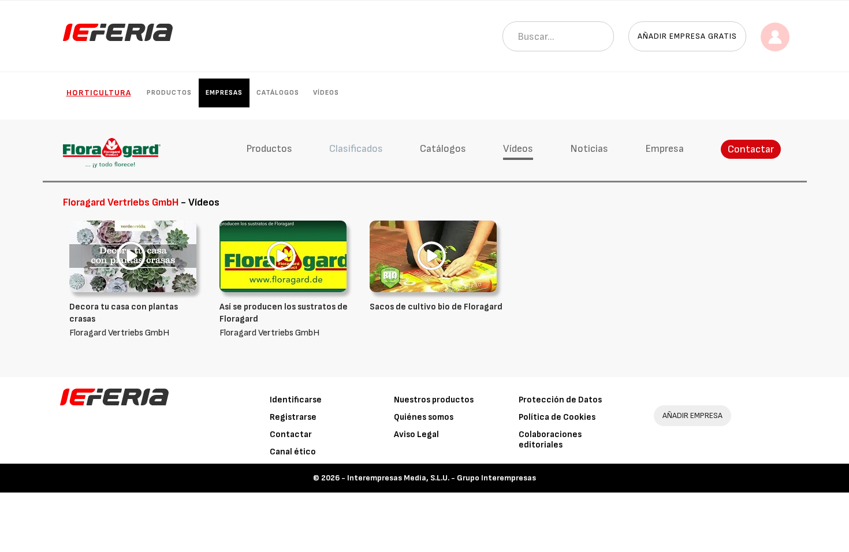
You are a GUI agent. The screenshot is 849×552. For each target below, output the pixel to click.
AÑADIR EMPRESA (692, 415)
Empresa (664, 149)
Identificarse (296, 399)
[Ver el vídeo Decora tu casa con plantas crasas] (132, 256)
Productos (169, 92)
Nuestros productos (434, 399)
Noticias (589, 149)
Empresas (224, 92)
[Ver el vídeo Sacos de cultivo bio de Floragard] (433, 256)
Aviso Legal (416, 434)
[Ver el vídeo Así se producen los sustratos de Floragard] (283, 256)
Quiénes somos (423, 417)
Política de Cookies (557, 417)
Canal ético (293, 451)
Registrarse (293, 417)
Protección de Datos (560, 399)
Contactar (751, 149)
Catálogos (277, 92)
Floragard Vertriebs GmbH (123, 319)
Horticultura (98, 93)
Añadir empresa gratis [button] (687, 36)
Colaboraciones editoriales (550, 439)
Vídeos (326, 92)
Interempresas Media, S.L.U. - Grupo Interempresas (441, 478)
